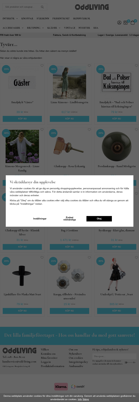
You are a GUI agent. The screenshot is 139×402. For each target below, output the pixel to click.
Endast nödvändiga (69, 218)
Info (80, 399)
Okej (99, 219)
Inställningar (39, 219)
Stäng (86, 399)
